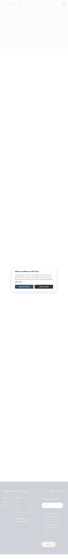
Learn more (18, 281)
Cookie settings (44, 286)
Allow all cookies (24, 286)
